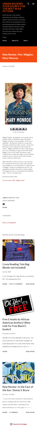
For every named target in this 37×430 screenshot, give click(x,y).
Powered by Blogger (19, 424)
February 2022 (13, 198)
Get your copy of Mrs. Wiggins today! (13, 180)
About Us (15, 40)
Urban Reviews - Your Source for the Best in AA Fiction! (13, 7)
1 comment (13, 412)
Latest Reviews (8, 200)
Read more (30, 284)
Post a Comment (9, 223)
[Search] (28, 3)
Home (4, 40)
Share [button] (4, 207)
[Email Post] (3, 205)
